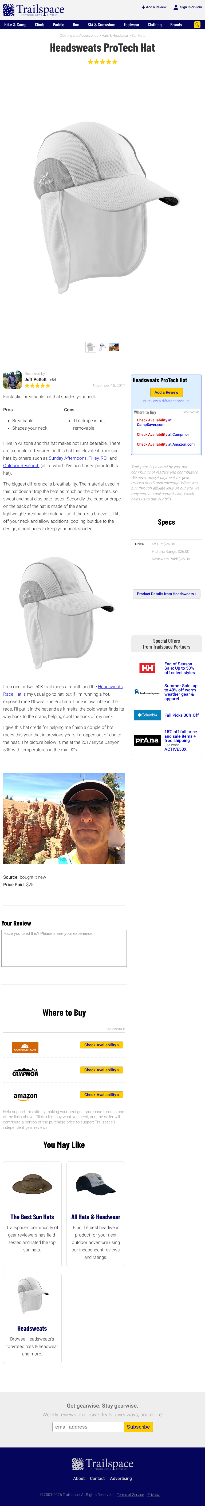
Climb (39, 24)
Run (76, 24)
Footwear (131, 24)
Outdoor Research (21, 465)
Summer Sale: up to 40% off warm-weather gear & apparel (181, 692)
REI (104, 458)
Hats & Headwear (115, 36)
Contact (97, 1478)
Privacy (153, 1494)
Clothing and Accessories (79, 36)
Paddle (58, 24)
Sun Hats (138, 36)
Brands (176, 24)
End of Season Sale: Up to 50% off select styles (179, 668)
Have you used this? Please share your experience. (48, 933)
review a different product (168, 401)
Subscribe (138, 1427)
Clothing (155, 24)
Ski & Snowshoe (101, 24)
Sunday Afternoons (68, 458)
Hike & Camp (15, 24)
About (79, 1478)
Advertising (121, 1478)
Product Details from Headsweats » (166, 594)
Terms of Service (130, 1494)
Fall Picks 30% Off (181, 715)
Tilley (94, 458)
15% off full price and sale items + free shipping (180, 736)
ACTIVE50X (175, 749)
